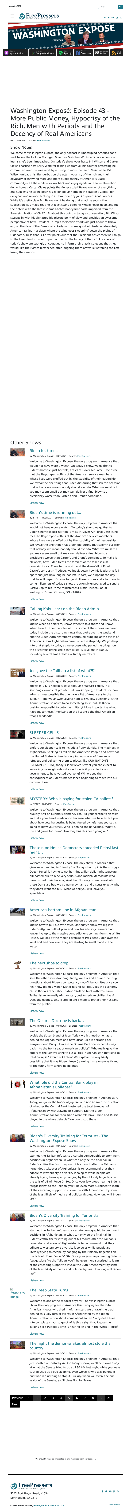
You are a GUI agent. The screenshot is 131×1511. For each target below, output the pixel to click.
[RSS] (120, 17)
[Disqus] (65, 307)
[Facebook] (105, 17)
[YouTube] (113, 17)
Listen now (37, 502)
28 (109, 1398)
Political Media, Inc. (115, 1504)
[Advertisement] (65, 82)
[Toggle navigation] (12, 16)
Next (15, 1404)
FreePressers (38, 18)
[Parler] (117, 17)
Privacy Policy (41, 1505)
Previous (17, 1398)
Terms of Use (57, 1505)
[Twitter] (109, 17)
